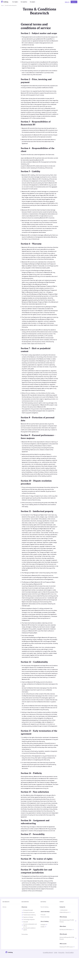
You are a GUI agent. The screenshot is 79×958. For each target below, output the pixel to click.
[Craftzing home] (4, 1)
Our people (32, 1)
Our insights (15, 1)
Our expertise (24, 1)
